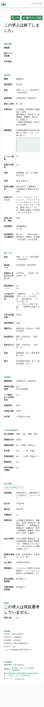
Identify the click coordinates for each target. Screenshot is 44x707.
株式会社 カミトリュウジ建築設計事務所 (23, 669)
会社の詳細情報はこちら (13, 487)
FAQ (40, 3)
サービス (34, 3)
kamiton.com (19, 679)
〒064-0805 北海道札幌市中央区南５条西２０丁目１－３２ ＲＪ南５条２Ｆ (23, 674)
